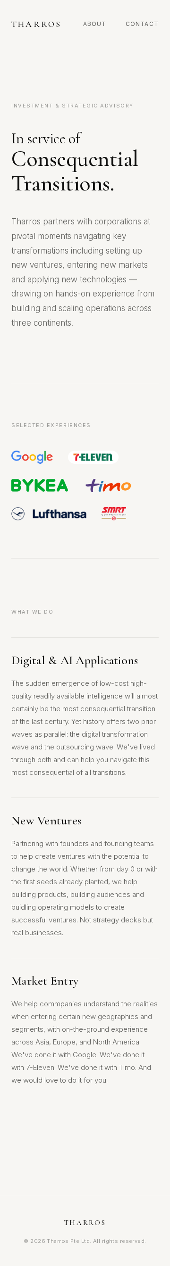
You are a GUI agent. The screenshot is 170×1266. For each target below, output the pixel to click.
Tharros (36, 24)
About (95, 23)
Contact (142, 23)
